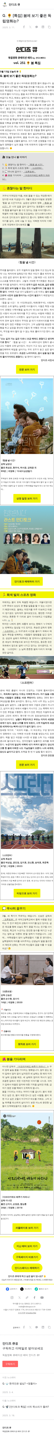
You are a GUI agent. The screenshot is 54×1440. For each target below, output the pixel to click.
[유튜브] (42, 1297)
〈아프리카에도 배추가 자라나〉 (31, 1066)
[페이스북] (34, 1297)
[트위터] (19, 1297)
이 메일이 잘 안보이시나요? (27, 41)
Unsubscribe (31, 1313)
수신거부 (21, 1313)
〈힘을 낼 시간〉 (36, 164)
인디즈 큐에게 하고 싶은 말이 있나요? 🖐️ (27, 1276)
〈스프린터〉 (37, 168)
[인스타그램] (12, 1297)
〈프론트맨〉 (29, 171)
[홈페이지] (27, 1297)
